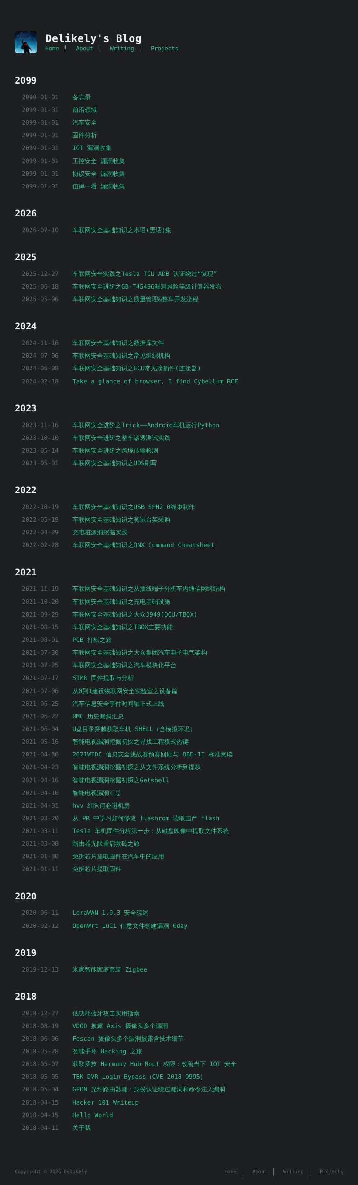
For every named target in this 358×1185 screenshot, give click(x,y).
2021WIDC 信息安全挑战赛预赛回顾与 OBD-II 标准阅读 (152, 754)
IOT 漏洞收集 (92, 148)
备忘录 (81, 97)
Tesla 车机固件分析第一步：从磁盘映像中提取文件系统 (150, 831)
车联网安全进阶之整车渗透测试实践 (121, 438)
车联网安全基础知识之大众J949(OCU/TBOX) (134, 614)
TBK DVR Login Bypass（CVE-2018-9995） (139, 1076)
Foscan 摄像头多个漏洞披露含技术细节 (128, 1038)
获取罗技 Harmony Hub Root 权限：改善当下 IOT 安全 (154, 1064)
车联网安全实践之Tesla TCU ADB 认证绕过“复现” (144, 274)
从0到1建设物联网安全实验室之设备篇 (125, 691)
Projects (165, 48)
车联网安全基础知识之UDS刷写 (114, 463)
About (84, 48)
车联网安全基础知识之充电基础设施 (121, 602)
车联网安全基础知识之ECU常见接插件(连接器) (136, 368)
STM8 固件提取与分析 (103, 678)
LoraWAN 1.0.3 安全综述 (110, 913)
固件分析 (84, 135)
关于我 (81, 1128)
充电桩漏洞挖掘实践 (99, 532)
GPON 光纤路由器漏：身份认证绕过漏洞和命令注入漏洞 (148, 1089)
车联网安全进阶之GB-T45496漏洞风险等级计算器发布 (147, 286)
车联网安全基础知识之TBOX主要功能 (122, 627)
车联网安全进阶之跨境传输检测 (115, 450)
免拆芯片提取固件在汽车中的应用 (118, 856)
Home (52, 48)
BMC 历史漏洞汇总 (98, 716)
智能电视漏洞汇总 (96, 793)
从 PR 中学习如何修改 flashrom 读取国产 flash (146, 818)
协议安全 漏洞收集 (98, 174)
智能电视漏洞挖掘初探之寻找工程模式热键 (130, 742)
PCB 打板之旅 (92, 640)
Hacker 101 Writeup (105, 1102)
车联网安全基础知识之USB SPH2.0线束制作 (133, 507)
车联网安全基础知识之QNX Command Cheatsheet (143, 545)
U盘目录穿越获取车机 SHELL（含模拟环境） (134, 729)
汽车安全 (84, 122)
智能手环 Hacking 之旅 (107, 1051)
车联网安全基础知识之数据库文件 (118, 343)
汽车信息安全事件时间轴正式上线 (118, 704)
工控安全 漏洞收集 (98, 161)
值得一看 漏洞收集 (98, 186)
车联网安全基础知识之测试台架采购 (121, 519)
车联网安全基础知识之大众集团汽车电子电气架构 (139, 652)
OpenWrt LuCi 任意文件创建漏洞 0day (130, 926)
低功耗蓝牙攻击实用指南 (106, 1013)
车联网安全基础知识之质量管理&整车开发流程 (135, 299)
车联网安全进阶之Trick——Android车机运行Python (146, 425)
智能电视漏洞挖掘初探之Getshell (120, 780)
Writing (122, 48)
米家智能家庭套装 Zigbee (109, 969)
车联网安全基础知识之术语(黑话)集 (122, 230)
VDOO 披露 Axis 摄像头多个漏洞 (120, 1026)
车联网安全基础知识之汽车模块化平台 (124, 665)
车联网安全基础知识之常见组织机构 (121, 355)
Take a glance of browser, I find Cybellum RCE (155, 381)
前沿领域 (84, 110)
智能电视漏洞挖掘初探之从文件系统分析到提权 (136, 767)
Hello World (92, 1115)
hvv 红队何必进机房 (101, 805)
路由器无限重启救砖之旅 (106, 843)
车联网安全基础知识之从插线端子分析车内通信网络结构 (148, 589)
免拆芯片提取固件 (96, 869)
